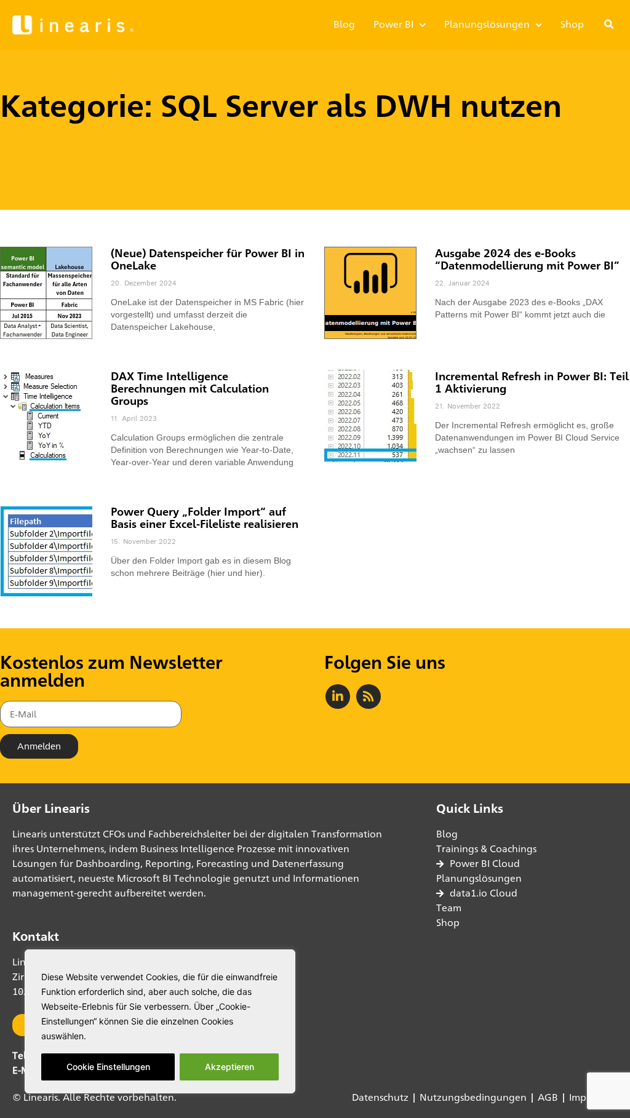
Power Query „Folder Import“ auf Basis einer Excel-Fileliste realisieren (204, 517)
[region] (160, 1021)
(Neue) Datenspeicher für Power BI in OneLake (208, 259)
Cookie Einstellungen (108, 1066)
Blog (344, 24)
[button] (609, 24)
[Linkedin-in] (337, 696)
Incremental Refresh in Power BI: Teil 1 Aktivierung (532, 382)
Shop (572, 24)
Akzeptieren (229, 1066)
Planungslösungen (487, 24)
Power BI (393, 24)
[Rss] (368, 696)
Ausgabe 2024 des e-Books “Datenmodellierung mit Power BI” (527, 259)
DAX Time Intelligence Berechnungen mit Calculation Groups (190, 388)
